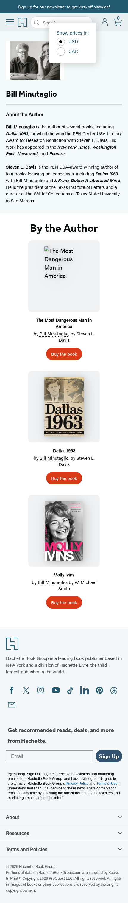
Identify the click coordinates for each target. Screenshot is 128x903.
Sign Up (109, 756)
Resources (17, 833)
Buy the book (64, 354)
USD (73, 41)
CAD (73, 51)
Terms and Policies (26, 849)
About (12, 816)
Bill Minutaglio (54, 333)
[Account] (105, 22)
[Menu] (10, 21)
